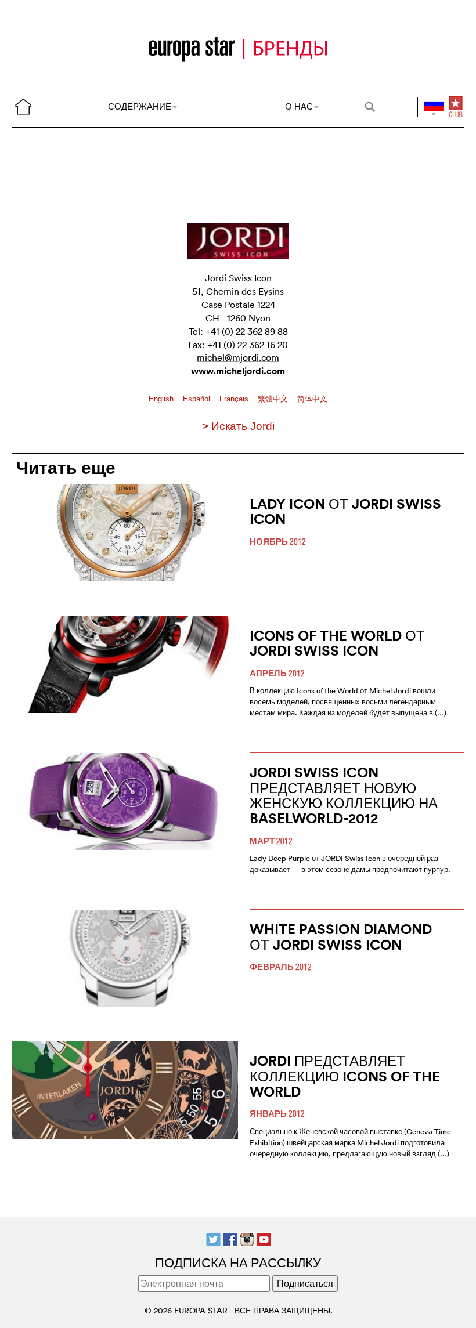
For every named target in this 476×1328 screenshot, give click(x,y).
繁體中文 (274, 399)
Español (197, 399)
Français (235, 399)
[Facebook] (230, 1238)
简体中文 (312, 399)
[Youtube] (264, 1238)
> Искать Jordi (238, 426)
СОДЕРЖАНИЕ (139, 106)
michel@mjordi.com (238, 357)
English (162, 399)
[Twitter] (213, 1238)
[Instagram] (247, 1238)
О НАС (299, 106)
